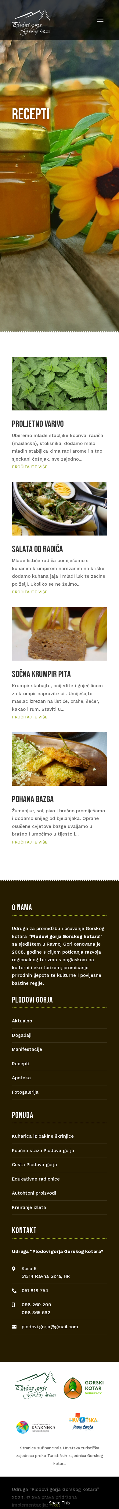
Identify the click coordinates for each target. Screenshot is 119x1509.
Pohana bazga (33, 799)
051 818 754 (35, 1290)
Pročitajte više (30, 467)
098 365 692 (36, 1312)
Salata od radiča (37, 549)
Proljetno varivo (38, 424)
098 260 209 (36, 1304)
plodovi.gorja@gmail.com (50, 1326)
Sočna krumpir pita (41, 674)
